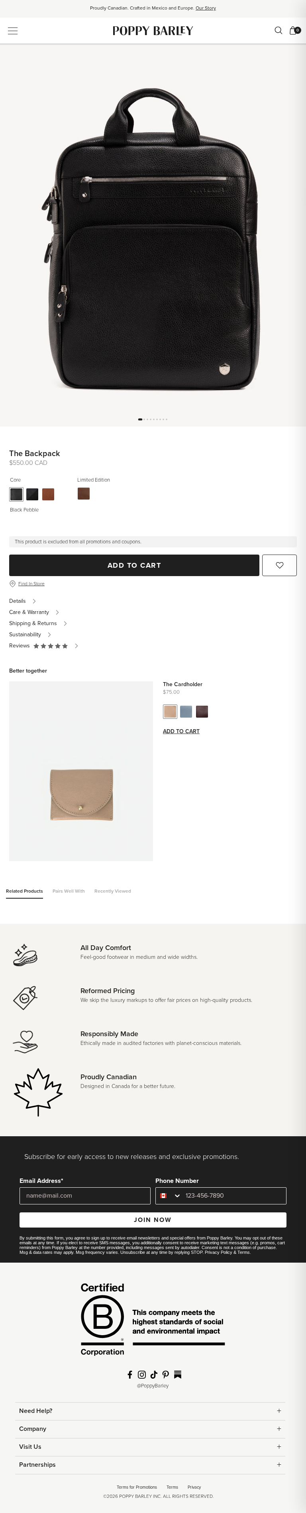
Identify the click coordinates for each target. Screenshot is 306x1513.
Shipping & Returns (33, 623)
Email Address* (41, 1181)
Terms (243, 1252)
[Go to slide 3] (147, 419)
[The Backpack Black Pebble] (16, 494)
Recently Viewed (112, 891)
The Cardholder (182, 684)
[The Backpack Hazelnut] (48, 494)
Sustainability (25, 634)
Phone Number (177, 1181)
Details (17, 601)
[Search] (278, 30)
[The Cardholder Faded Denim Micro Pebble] (186, 711)
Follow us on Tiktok (154, 1375)
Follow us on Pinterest (166, 1375)
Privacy (194, 1487)
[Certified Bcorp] (153, 1322)
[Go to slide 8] (163, 419)
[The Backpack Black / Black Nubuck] (32, 494)
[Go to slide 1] (140, 419)
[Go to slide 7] (160, 419)
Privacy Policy (218, 1252)
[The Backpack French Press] (83, 493)
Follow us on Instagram (142, 1375)
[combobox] (169, 1196)
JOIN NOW (153, 1220)
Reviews (21, 645)
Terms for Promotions (137, 1487)
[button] (50, 646)
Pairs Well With (69, 891)
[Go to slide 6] (157, 419)
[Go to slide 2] (144, 419)
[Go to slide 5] (154, 419)
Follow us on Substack (178, 1375)
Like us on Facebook (130, 1375)
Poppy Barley (153, 30)
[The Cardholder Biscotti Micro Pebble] (170, 711)
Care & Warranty (29, 612)
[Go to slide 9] (166, 419)
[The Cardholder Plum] (202, 711)
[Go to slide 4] (150, 419)
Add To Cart (134, 565)
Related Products (24, 891)
